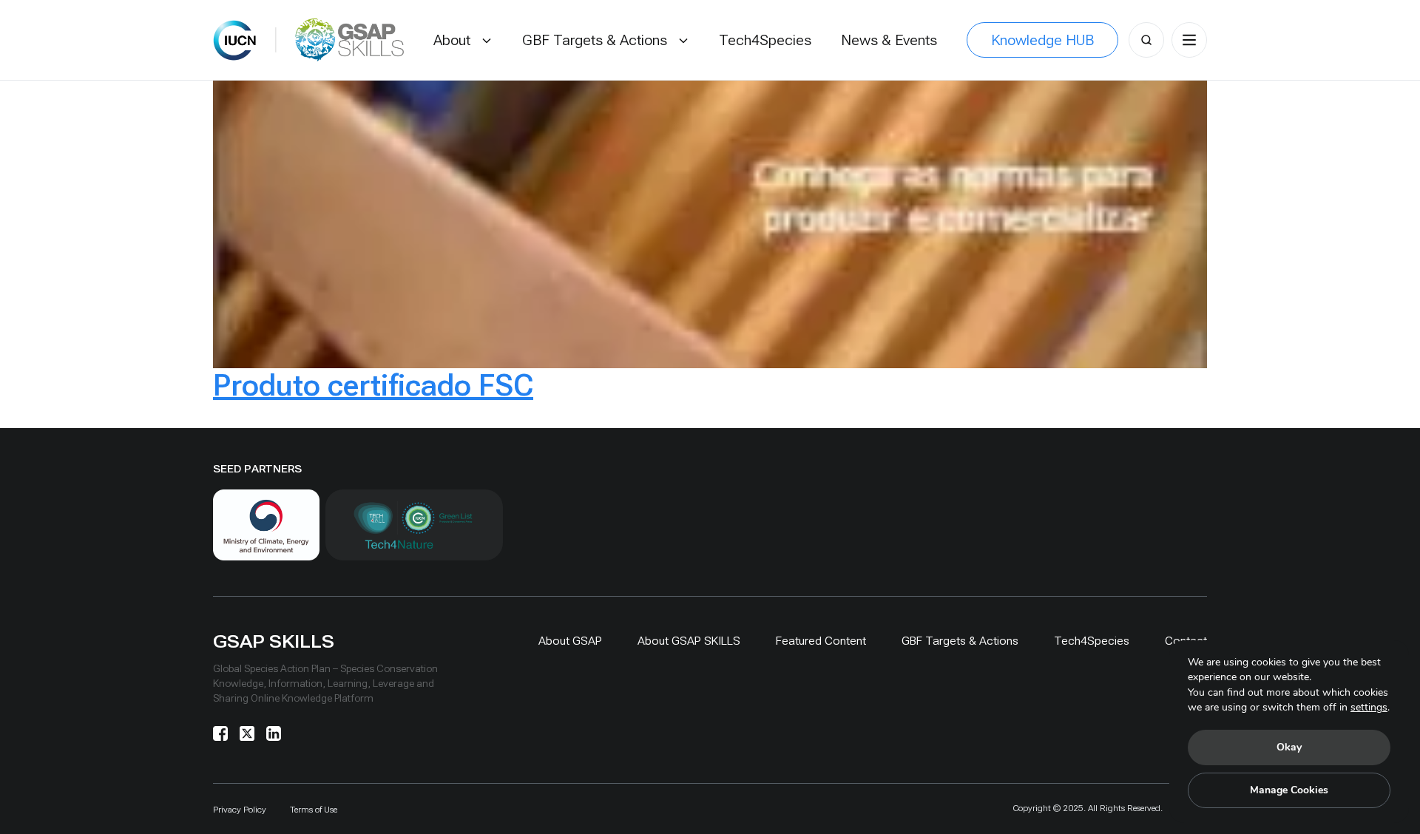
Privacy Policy (239, 809)
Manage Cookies (1289, 790)
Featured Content (821, 641)
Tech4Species (1091, 641)
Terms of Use (313, 809)
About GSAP (570, 641)
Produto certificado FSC (373, 385)
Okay (1289, 747)
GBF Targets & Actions (960, 641)
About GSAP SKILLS (689, 641)
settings (1368, 707)
